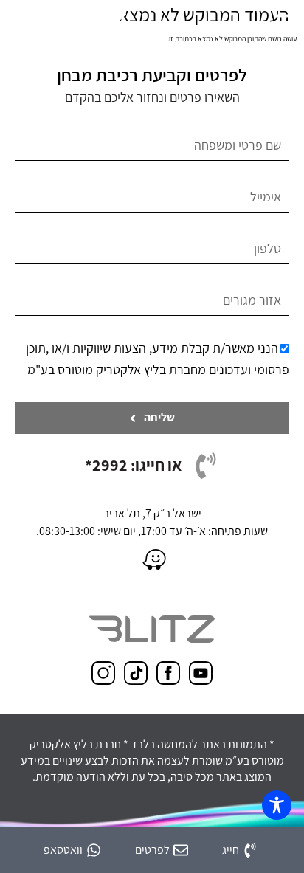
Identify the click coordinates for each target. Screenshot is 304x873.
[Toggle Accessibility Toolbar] (276, 805)
